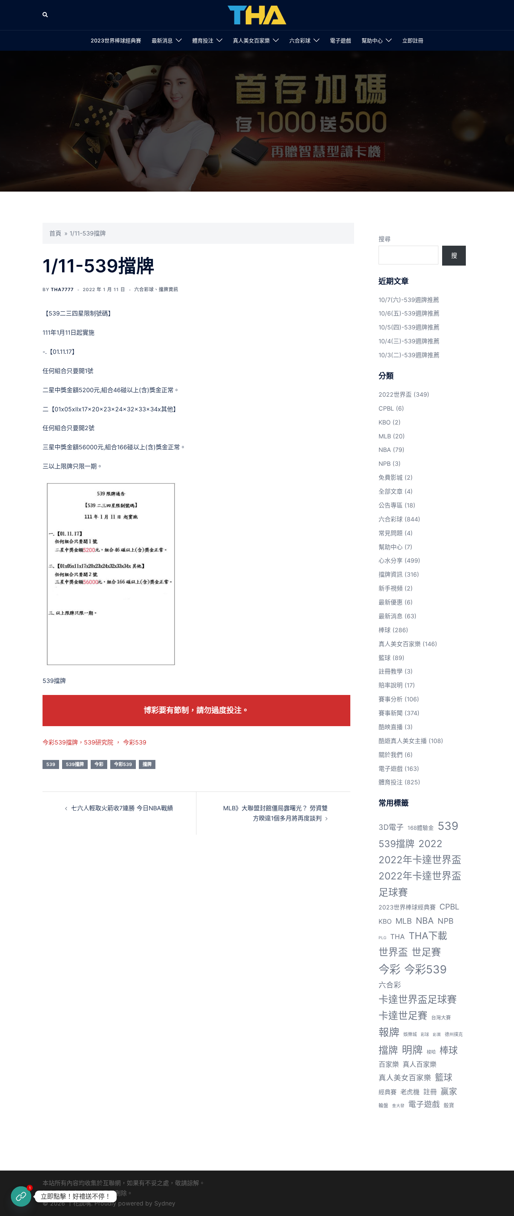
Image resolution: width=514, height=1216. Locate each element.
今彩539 (123, 764)
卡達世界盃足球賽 (418, 999)
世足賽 (426, 952)
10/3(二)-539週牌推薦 (409, 355)
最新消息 (162, 40)
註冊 (430, 1092)
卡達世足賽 (403, 1015)
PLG (382, 937)
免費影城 (391, 477)
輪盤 (383, 1105)
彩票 (437, 1034)
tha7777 (62, 289)
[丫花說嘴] (257, 14)
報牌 (389, 1032)
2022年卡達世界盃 (420, 860)
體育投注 (202, 40)
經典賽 (388, 1092)
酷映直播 (391, 727)
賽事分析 (391, 699)
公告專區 (391, 505)
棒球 (385, 630)
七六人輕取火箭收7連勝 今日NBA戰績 (122, 808)
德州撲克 (454, 1034)
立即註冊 (412, 40)
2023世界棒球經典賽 (116, 40)
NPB (385, 463)
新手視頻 (391, 588)
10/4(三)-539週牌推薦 (409, 341)
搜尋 (385, 239)
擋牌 (147, 764)
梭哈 (431, 1052)
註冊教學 (391, 671)
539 (50, 764)
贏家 (449, 1091)
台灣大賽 (441, 1017)
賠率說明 (391, 685)
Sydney (164, 1203)
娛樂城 (410, 1034)
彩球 (425, 1034)
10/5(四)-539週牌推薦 (409, 327)
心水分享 (391, 560)
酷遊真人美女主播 (403, 741)
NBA (385, 449)
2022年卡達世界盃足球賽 (420, 884)
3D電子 (391, 827)
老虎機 (410, 1092)
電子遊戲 (340, 40)
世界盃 (393, 952)
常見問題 (391, 533)
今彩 (98, 764)
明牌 (412, 1050)
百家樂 (389, 1064)
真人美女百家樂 (251, 40)
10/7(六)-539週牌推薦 (409, 300)
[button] (46, 15)
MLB (385, 436)
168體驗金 (421, 828)
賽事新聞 (391, 713)
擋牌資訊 (168, 289)
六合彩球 (299, 40)
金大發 (398, 1105)
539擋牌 (75, 764)
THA (397, 936)
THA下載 (428, 935)
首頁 (55, 233)
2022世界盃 (395, 394)
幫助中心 (372, 40)
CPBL (386, 408)
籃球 (385, 658)
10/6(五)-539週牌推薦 (409, 313)
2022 (430, 843)
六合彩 (390, 984)
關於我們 (391, 754)
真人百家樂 (419, 1064)
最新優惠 (391, 602)
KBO (385, 422)
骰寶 (449, 1105)
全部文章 (391, 491)
